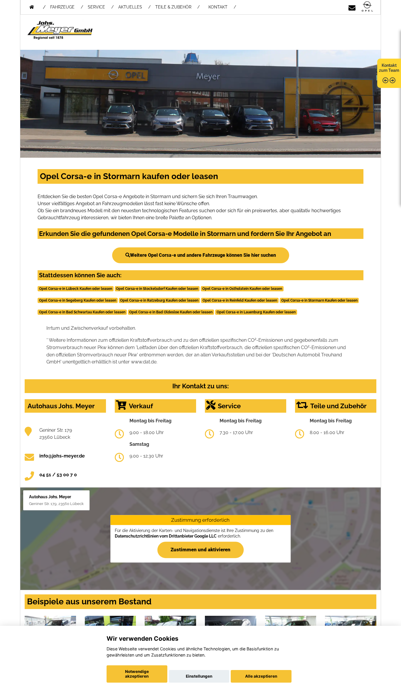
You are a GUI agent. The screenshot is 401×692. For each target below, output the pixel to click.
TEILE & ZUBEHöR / (177, 7)
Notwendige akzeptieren (137, 674)
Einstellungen (199, 676)
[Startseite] (367, 7)
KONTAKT (218, 7)
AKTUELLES (130, 7)
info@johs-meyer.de (62, 456)
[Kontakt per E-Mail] (351, 7)
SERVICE (96, 7)
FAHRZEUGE (62, 7)
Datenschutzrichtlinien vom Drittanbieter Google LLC (166, 536)
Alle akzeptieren (261, 676)
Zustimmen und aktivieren (200, 549)
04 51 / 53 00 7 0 (58, 474)
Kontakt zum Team (389, 68)
